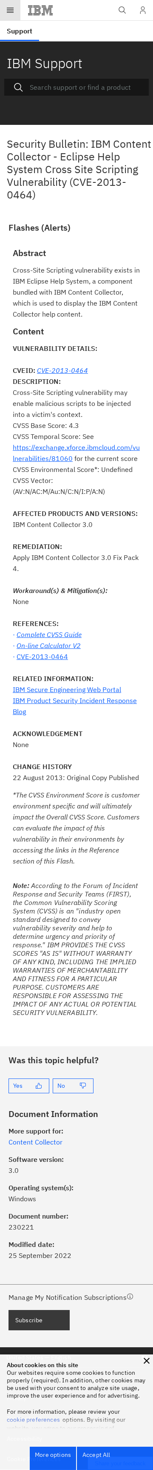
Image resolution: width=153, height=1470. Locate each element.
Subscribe (28, 1320)
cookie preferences (33, 1419)
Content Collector (35, 1142)
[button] (147, 1361)
